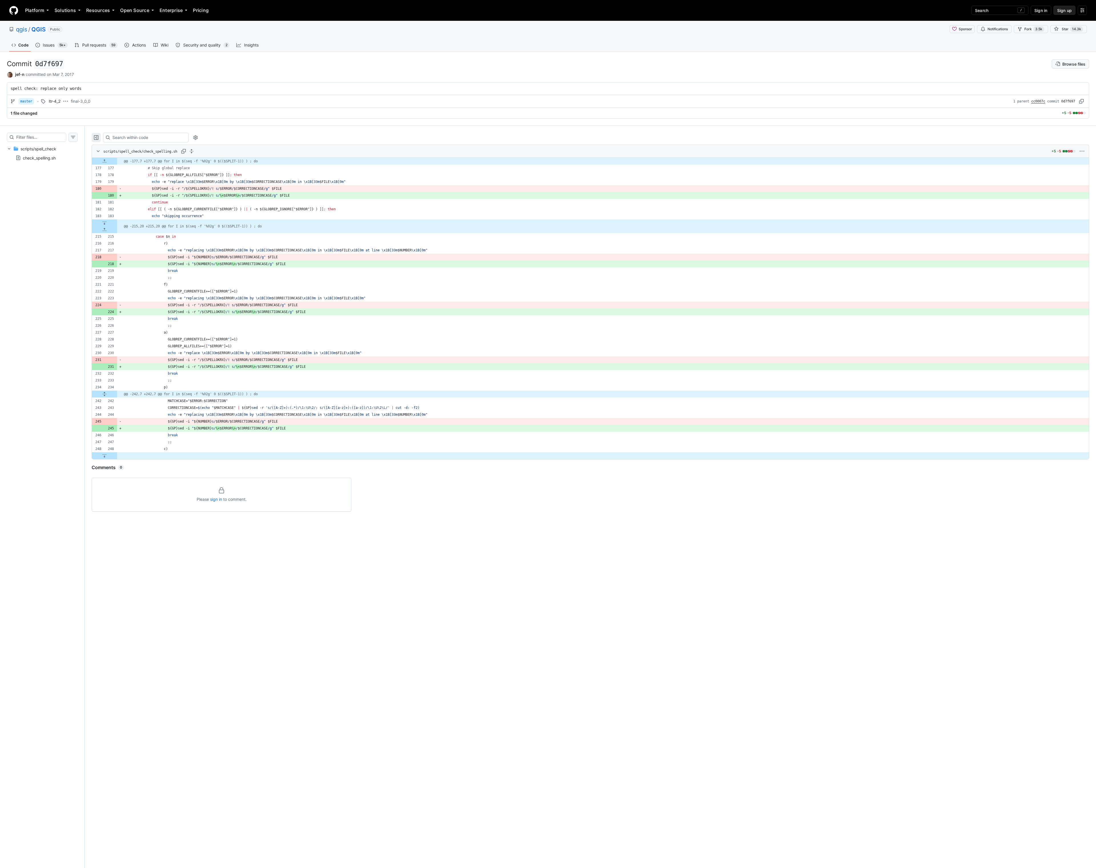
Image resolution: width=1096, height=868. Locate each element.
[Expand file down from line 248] (104, 455)
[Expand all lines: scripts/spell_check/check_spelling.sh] (192, 151)
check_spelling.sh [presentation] (39, 157)
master (26, 101)
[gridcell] (590, 161)
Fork (1033, 29)
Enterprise (171, 10)
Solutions (65, 10)
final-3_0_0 (80, 101)
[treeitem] (42, 153)
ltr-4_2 (55, 101)
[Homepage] (13, 10)
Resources (98, 10)
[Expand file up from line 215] (104, 229)
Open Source (134, 10)
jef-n (20, 74)
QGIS (38, 29)
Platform (34, 10)
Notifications (998, 29)
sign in (216, 499)
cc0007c (1038, 101)
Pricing (201, 10)
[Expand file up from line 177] (104, 161)
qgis (21, 29)
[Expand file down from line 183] (104, 222)
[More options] (1082, 151)
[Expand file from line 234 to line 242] (104, 394)
